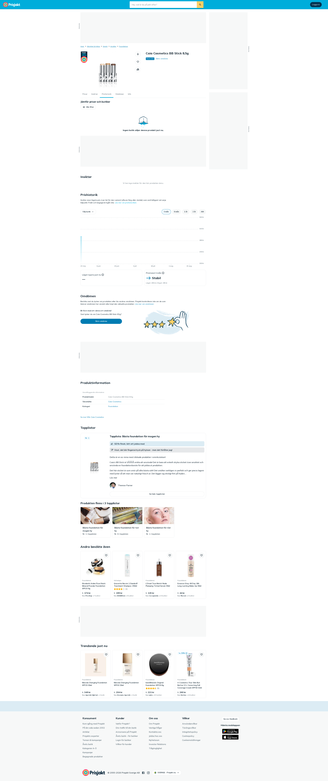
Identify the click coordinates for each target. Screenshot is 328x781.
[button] (138, 54)
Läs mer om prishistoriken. (126, 203)
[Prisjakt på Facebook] (143, 772)
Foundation (123, 46)
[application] (143, 242)
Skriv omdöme (162, 58)
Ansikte (113, 46)
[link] (95, 575)
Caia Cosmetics (114, 401)
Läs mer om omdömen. (144, 304)
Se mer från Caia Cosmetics (92, 417)
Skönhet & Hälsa (93, 46)
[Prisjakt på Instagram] (148, 772)
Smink (105, 46)
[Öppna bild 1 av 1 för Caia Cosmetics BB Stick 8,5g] (107, 70)
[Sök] (200, 4)
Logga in (316, 4)
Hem (82, 46)
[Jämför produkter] (138, 69)
